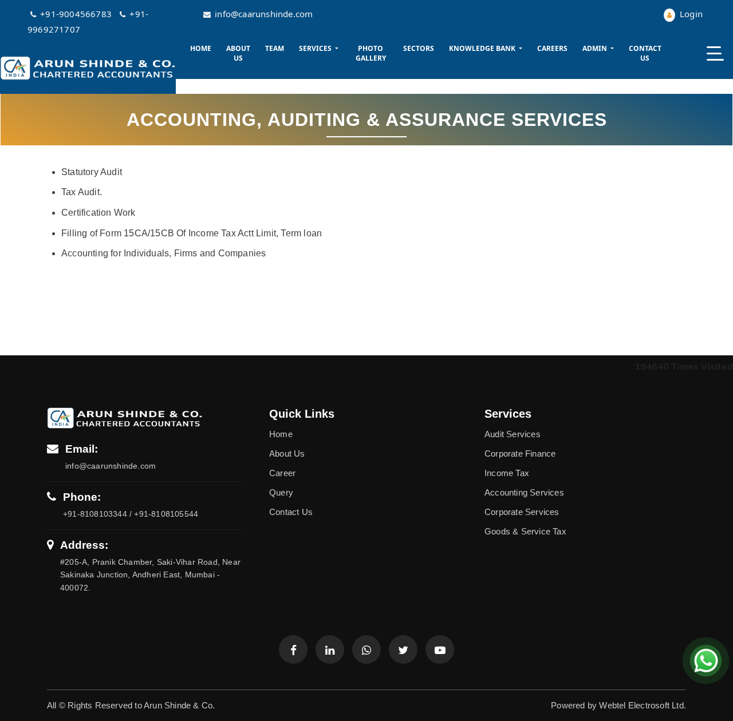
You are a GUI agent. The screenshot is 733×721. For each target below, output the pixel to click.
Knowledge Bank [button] (483, 48)
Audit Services (512, 434)
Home (200, 48)
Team (274, 48)
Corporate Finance (519, 453)
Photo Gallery (371, 53)
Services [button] (316, 48)
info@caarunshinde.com (264, 13)
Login (690, 13)
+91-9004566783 (77, 13)
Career (282, 473)
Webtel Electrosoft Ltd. (642, 705)
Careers (552, 48)
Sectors (418, 48)
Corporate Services (521, 512)
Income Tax (506, 473)
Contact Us (645, 53)
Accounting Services (524, 492)
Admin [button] (595, 48)
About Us (238, 53)
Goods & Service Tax (525, 531)
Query (281, 492)
